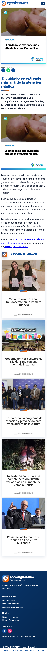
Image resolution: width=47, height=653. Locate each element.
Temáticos (29, 651)
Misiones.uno (8, 600)
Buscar (41, 651)
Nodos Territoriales (11, 617)
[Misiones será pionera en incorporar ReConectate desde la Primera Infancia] (23, 289)
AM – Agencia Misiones (16, 246)
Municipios (17, 651)
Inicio (6, 651)
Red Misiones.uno (10, 603)
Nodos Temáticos (10, 620)
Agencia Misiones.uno (12, 607)
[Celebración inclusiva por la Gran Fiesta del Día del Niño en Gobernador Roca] (23, 348)
